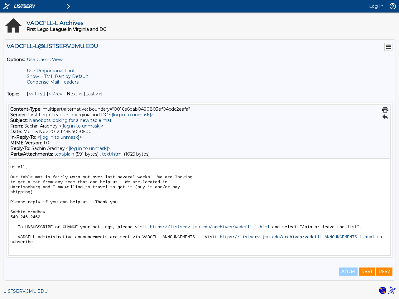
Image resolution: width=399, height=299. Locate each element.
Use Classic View (45, 59)
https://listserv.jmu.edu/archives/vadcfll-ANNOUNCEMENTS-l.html (297, 236)
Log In (376, 6)
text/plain (64, 154)
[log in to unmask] (131, 115)
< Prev (55, 94)
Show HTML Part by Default (57, 76)
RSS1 (366, 271)
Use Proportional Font (51, 71)
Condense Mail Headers (53, 82)
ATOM (348, 271)
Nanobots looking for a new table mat (70, 120)
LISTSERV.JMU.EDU (25, 291)
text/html (112, 154)
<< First (36, 94)
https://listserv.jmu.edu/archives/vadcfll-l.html (210, 226)
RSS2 (384, 271)
